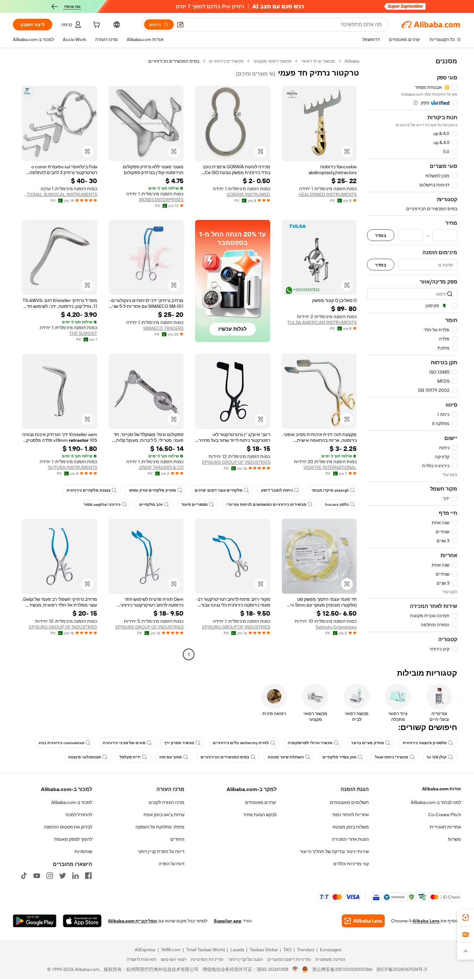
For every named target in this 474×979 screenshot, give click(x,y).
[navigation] (412, 358)
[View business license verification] (295, 969)
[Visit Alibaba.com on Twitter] (62, 876)
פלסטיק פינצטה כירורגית (425, 743)
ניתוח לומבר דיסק (277, 490)
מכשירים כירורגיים (226, 61)
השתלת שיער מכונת (286, 757)
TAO (287, 949)
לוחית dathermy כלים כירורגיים (241, 743)
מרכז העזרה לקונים (166, 802)
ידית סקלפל (130, 757)
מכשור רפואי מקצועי (272, 61)
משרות (454, 839)
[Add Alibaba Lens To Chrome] (363, 920)
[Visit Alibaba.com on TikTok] (24, 876)
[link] (465, 917)
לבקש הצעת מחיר (260, 814)
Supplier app (228, 920)
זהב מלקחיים (151, 504)
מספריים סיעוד (194, 504)
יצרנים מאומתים (261, 802)
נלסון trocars (337, 504)
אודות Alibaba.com (441, 788)
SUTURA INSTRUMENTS (72, 467)
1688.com (171, 949)
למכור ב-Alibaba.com (71, 802)
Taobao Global (264, 949)
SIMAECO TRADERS (163, 328)
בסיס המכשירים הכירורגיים (225, 757)
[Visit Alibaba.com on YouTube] (37, 876)
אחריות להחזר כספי (350, 814)
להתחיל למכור (78, 814)
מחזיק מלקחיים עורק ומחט (152, 490)
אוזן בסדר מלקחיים (339, 757)
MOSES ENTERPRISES (161, 199)
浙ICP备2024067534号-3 (401, 969)
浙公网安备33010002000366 (342, 969)
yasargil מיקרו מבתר (330, 490)
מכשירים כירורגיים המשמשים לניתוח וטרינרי (266, 504)
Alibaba (352, 61)
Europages (330, 949)
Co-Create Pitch (444, 814)
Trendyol (305, 949)
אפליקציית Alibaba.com (132, 920)
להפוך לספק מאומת (73, 839)
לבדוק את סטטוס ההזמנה (68, 826)
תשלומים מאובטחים (349, 802)
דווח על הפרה (171, 863)
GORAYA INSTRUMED (248, 194)
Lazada (237, 949)
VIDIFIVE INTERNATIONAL (330, 467)
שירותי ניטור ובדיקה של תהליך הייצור (334, 851)
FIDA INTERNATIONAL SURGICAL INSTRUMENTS (59, 194)
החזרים (177, 839)
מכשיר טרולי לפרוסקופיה (310, 743)
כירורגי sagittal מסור (102, 504)
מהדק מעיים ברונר (367, 743)
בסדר (380, 235)
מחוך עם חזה (170, 757)
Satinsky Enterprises (336, 627)
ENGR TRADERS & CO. (161, 467)
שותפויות (83, 851)
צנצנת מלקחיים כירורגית (88, 490)
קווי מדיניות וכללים (351, 863)
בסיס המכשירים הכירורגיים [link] (173, 61)
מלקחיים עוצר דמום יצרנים (218, 490)
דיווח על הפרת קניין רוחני (161, 851)
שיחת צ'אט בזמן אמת (163, 814)
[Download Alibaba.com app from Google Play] (34, 920)
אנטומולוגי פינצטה (84, 757)
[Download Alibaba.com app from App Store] (82, 920)
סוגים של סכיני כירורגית (124, 743)
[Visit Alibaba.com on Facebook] (88, 876)
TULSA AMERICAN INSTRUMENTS (322, 322)
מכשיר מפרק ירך (179, 743)
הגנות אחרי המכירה (350, 839)
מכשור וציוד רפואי (318, 61)
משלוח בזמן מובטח (350, 826)
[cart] (96, 25)
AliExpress (145, 949)
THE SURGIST (83, 333)
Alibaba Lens (425, 920)
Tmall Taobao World (205, 949)
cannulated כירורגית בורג (61, 743)
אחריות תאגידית (445, 826)
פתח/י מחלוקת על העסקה (159, 826)
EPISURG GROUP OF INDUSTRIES (236, 462)
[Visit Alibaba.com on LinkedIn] (75, 876)
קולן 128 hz (437, 757)
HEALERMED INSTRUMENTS (328, 194)
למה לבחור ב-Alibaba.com (436, 802)
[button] (180, 24)
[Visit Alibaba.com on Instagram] (50, 876)
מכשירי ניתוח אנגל (391, 757)
